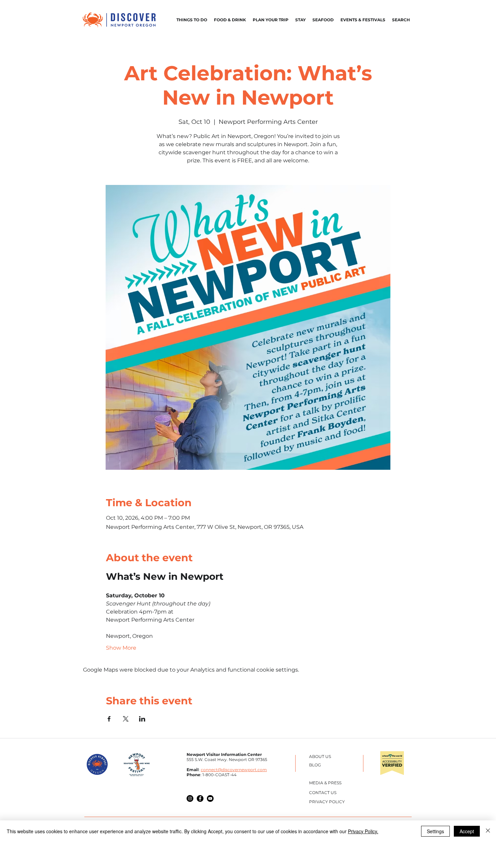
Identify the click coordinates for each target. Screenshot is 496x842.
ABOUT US (320, 756)
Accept (467, 831)
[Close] (488, 831)
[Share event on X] (125, 719)
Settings (435, 831)
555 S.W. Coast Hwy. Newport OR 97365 (227, 759)
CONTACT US (322, 792)
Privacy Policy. (363, 831)
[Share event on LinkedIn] (142, 719)
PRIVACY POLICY (327, 801)
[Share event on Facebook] (109, 719)
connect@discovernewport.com (234, 769)
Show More (121, 648)
